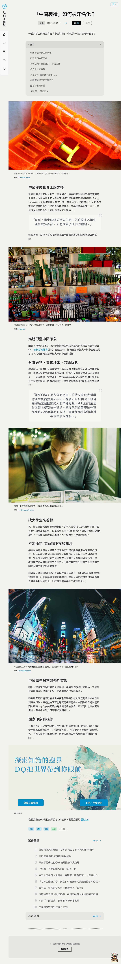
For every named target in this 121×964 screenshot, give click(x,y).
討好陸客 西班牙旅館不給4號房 (55, 856)
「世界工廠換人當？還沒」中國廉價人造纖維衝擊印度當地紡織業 (69, 882)
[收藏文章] (66, 23)
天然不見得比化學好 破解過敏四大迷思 (59, 862)
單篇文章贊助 (31, 802)
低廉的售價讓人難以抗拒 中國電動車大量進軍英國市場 (68, 894)
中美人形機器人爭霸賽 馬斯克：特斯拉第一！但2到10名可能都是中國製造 (69, 875)
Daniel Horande (24, 670)
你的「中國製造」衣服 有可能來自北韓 (59, 900)
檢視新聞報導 (41, 349)
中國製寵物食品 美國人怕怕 (53, 907)
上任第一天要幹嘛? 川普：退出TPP (57, 868)
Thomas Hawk (24, 177)
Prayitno (21, 329)
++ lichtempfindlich (26, 510)
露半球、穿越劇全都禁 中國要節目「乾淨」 (61, 887)
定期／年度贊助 (94, 802)
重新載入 (65, 949)
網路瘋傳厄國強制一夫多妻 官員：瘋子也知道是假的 (66, 849)
